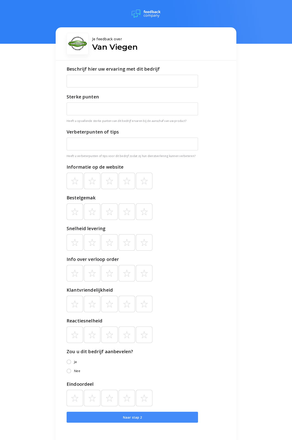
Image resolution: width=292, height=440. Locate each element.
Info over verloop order (93, 259)
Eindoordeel (80, 384)
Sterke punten (83, 97)
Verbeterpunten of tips (93, 132)
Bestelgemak (81, 198)
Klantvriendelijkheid (90, 290)
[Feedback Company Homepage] (146, 13)
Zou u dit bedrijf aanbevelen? (100, 351)
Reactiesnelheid (84, 321)
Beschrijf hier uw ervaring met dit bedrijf (113, 69)
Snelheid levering (86, 228)
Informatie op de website (95, 167)
